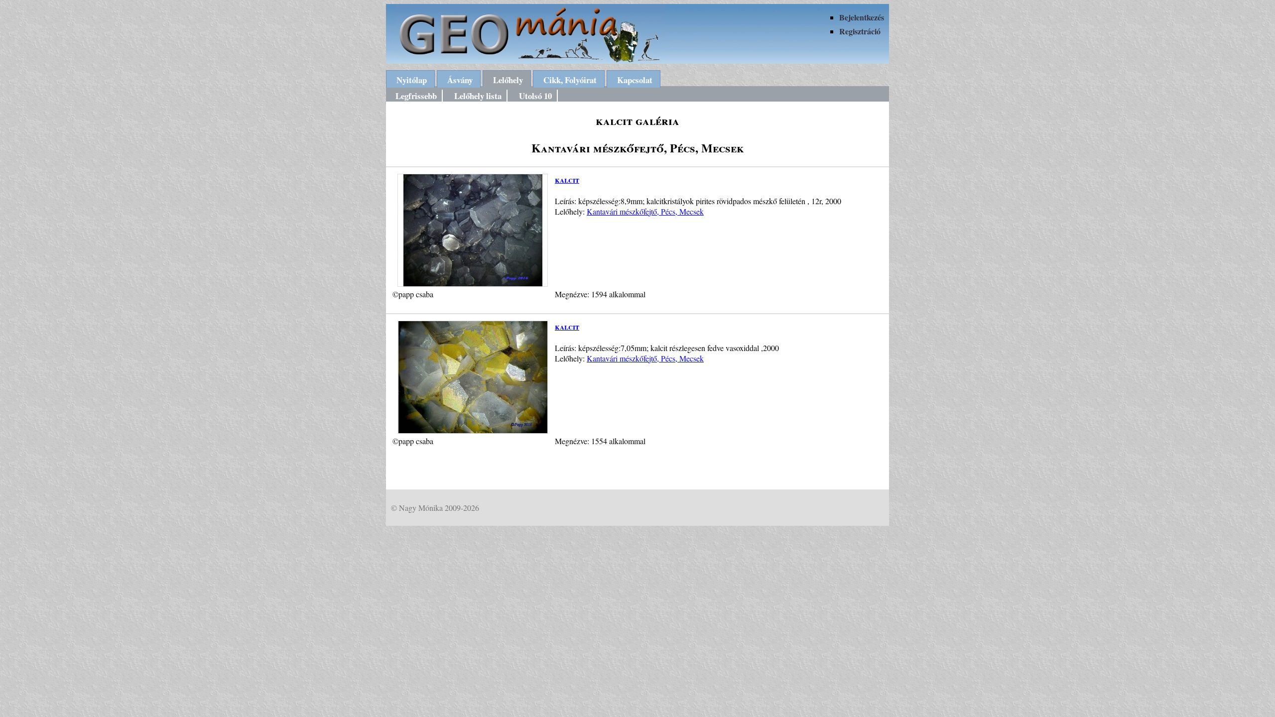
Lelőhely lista (478, 96)
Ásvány (460, 80)
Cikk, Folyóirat (570, 80)
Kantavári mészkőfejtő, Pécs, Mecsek (645, 211)
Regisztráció (860, 31)
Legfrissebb (416, 96)
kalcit (567, 179)
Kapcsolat (634, 80)
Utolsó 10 (535, 96)
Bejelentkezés (861, 17)
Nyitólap (411, 80)
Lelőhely (508, 80)
